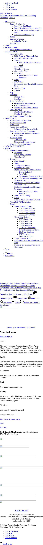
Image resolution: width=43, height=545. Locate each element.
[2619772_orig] (21, 440)
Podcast (3, 427)
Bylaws (12, 37)
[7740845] (9, 308)
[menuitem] (24, 32)
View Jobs (13, 95)
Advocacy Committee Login (20, 144)
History (12, 204)
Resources (13, 159)
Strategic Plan (15, 43)
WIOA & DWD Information (20, 202)
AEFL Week (14, 125)
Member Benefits (16, 54)
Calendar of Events (17, 39)
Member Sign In (6, 336)
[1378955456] (21, 18)
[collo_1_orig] (21, 486)
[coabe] (18, 457)
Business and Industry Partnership (22, 131)
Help (11, 93)
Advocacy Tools (16, 138)
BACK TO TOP (21, 510)
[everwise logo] (14, 447)
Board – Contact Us (17, 24)
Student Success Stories (18, 127)
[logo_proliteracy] (18, 496)
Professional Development (19, 150)
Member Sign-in (6, 13)
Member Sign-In (16, 110)
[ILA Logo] (18, 502)
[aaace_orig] (21, 468)
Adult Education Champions (20, 120)
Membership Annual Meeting (21, 116)
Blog (2, 423)
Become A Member (17, 101)
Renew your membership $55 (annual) (21, 327)
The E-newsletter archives (10, 419)
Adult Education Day (18, 123)
